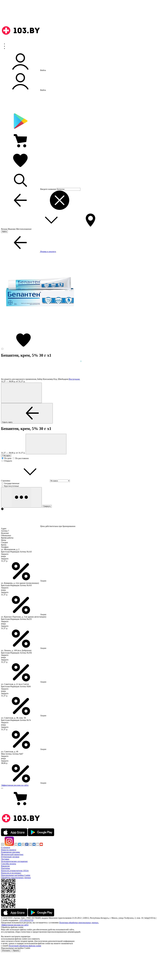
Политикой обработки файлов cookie (25, 946)
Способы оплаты (8, 864)
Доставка (5, 859)
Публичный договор (10, 857)
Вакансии (5, 866)
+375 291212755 (26, 920)
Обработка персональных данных (16, 877)
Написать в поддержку (11, 873)
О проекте (5, 847)
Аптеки (9, 46)
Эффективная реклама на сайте (14, 785)
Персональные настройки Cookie (15, 875)
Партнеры (5, 868)
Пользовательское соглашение (14, 861)
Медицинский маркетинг (12, 854)
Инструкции (11, 48)
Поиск (9, 44)
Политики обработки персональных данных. (79, 922)
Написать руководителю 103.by (15, 871)
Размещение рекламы (10, 852)
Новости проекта (8, 850)
